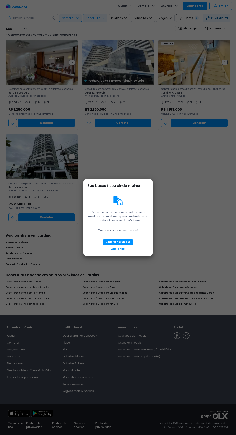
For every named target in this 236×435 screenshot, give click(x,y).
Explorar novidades (118, 242)
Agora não (118, 249)
